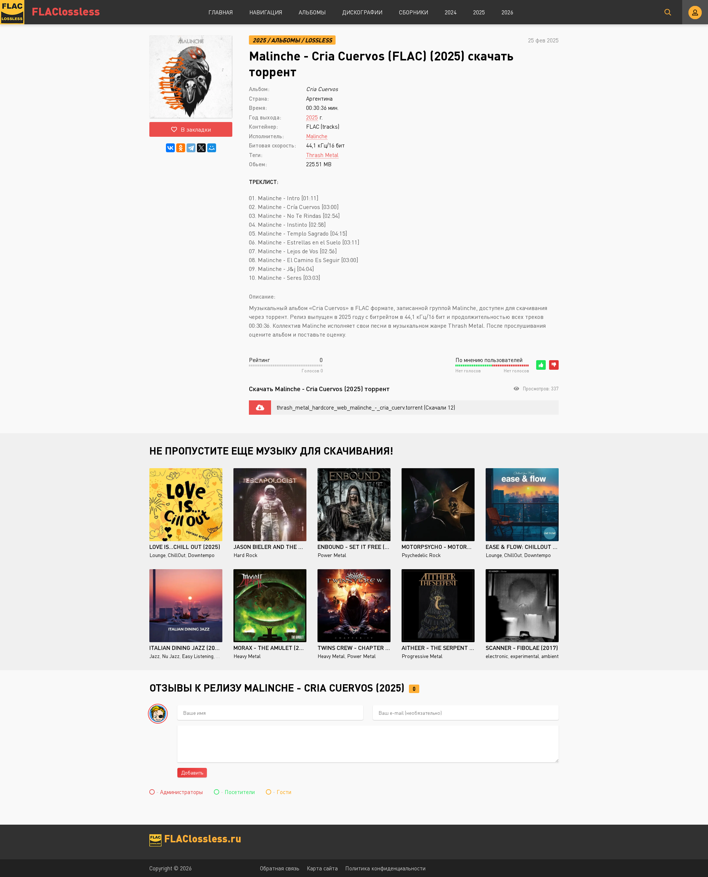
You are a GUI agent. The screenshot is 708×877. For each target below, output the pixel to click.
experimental (524, 656)
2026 (507, 12)
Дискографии (362, 12)
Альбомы (312, 12)
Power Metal (331, 555)
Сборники (413, 12)
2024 (451, 12)
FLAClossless (66, 11)
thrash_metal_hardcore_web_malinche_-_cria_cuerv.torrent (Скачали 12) (366, 407)
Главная (220, 12)
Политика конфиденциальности (385, 868)
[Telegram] (191, 147)
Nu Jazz (171, 656)
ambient (550, 656)
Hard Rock (245, 555)
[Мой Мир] (211, 147)
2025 (479, 12)
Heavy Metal (247, 656)
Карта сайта (322, 868)
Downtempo (201, 555)
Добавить (192, 772)
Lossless (318, 39)
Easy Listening (198, 656)
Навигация (265, 12)
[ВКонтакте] (170, 147)
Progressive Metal (422, 656)
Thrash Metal (322, 155)
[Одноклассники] (180, 147)
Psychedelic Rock (421, 555)
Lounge (157, 555)
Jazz (154, 656)
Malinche (316, 136)
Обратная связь (279, 868)
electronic (497, 656)
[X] (201, 147)
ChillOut (176, 555)
